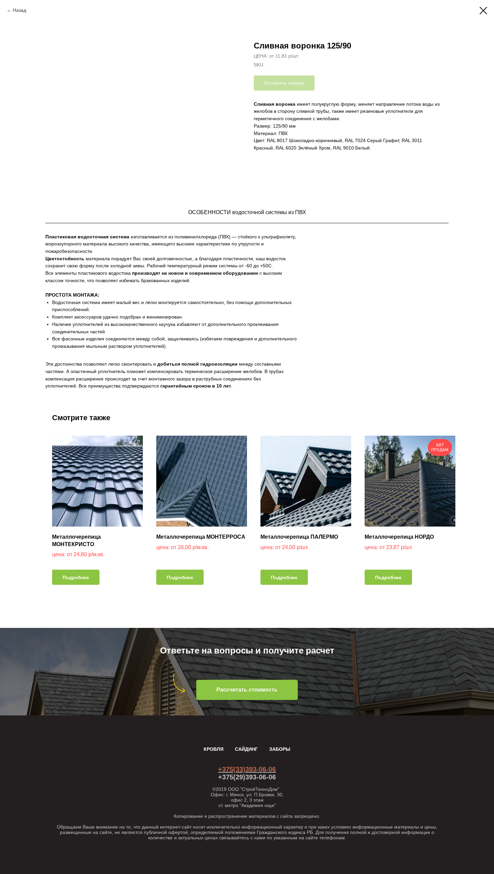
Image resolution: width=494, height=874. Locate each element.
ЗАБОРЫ (279, 749)
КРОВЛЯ (213, 749)
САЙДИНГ (246, 749)
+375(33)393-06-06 (247, 769)
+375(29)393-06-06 (247, 777)
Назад (19, 10)
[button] (247, 690)
